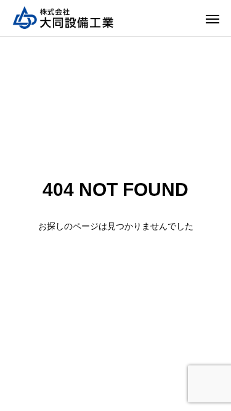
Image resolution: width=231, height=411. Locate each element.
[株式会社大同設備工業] (64, 18)
